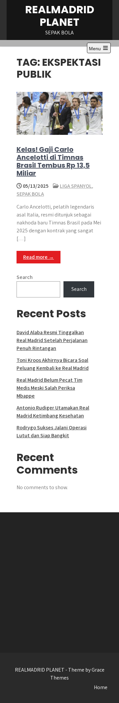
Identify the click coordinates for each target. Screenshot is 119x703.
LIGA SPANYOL (76, 185)
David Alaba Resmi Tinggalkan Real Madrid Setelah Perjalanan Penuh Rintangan (52, 340)
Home (100, 687)
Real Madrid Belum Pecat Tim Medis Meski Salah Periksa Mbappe (49, 387)
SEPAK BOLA (30, 193)
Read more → (38, 257)
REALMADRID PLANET (59, 15)
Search (25, 277)
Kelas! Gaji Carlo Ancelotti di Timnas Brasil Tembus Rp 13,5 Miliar (53, 161)
